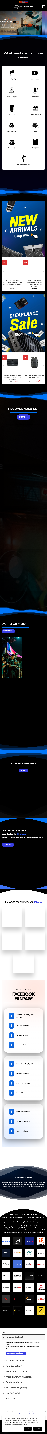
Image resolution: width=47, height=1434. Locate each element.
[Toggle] (4, 1337)
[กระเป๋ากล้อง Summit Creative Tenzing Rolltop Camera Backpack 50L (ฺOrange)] (13, 267)
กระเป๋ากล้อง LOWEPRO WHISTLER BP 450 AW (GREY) (37, 377)
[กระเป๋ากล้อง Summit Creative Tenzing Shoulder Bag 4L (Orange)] (35, 267)
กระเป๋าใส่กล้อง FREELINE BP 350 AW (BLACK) (15, 376)
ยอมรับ (38, 1429)
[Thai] (26, 1)
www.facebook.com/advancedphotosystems (29, 1414)
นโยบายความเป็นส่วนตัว (12, 1423)
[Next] (43, 271)
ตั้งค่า (25, 1425)
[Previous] (4, 271)
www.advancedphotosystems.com (28, 1412)
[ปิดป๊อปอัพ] (41, 1417)
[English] (23, 1)
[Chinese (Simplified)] (20, 1)
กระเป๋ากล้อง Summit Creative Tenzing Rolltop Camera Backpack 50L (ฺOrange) (12, 283)
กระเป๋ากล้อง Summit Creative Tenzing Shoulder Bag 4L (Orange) (35, 282)
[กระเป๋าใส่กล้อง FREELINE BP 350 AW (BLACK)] (15, 362)
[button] (3, 7)
